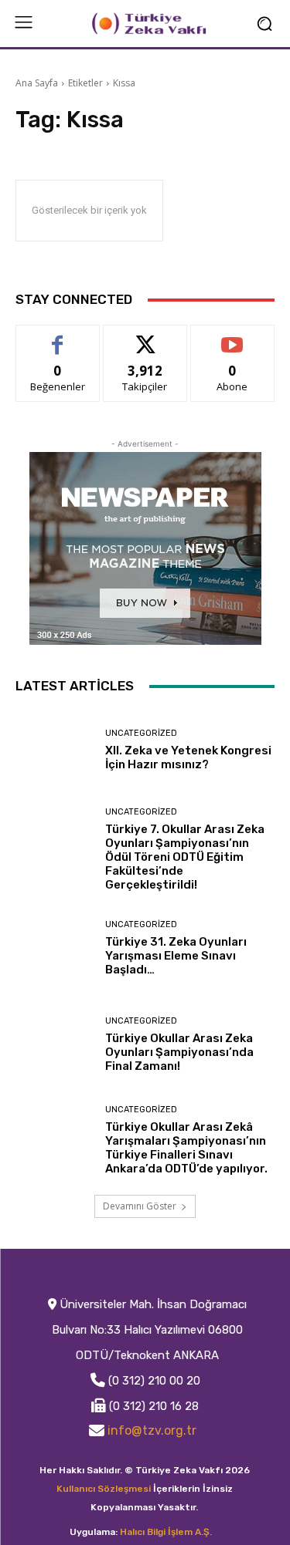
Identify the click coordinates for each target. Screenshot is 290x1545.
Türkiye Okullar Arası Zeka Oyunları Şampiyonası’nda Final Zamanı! (179, 1052)
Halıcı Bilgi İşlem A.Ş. (166, 1531)
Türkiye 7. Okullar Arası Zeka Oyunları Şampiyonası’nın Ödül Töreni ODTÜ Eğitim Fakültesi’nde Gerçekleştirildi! (184, 857)
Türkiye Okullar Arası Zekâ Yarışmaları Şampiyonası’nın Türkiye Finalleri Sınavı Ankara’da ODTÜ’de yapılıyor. (186, 1148)
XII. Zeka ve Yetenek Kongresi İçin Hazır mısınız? (188, 757)
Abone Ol (232, 336)
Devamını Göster (139, 1206)
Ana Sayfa (36, 82)
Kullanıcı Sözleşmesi (103, 1488)
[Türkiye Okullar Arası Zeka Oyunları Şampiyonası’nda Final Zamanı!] (54, 1045)
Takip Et (145, 336)
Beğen (58, 336)
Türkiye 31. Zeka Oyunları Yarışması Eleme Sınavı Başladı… (176, 956)
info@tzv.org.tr (151, 1430)
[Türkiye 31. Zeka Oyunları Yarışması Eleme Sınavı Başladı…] (54, 949)
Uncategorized (141, 733)
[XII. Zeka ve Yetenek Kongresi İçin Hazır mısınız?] (54, 750)
